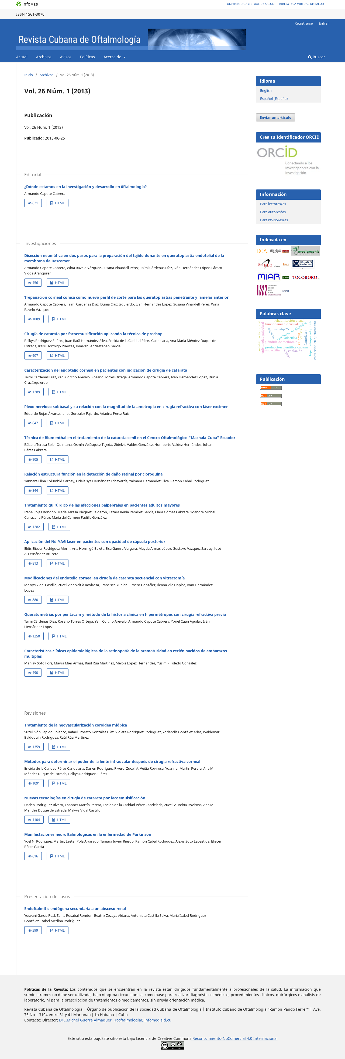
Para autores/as (273, 211)
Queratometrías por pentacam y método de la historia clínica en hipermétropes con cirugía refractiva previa (125, 614)
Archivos (43, 56)
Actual (21, 56)
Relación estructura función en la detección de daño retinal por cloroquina (93, 474)
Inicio (28, 74)
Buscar (318, 56)
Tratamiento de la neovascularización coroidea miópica (75, 725)
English (266, 90)
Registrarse (304, 23)
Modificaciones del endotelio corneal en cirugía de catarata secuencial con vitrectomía (104, 578)
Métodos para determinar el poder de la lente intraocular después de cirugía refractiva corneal (112, 761)
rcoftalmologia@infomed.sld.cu (142, 1020)
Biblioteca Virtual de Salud (301, 4)
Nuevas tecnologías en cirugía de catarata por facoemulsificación (84, 797)
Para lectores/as (273, 203)
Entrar (324, 23)
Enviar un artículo (275, 117)
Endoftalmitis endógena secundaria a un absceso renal (75, 908)
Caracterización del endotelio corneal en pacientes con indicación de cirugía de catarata (105, 370)
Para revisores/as (274, 220)
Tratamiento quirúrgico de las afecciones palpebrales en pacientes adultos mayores (102, 505)
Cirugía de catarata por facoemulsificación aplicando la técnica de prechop (93, 333)
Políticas (87, 56)
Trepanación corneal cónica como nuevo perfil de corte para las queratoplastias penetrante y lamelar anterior (126, 297)
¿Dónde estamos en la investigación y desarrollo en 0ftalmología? (85, 186)
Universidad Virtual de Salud (250, 4)
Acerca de (113, 56)
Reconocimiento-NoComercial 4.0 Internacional (234, 1038)
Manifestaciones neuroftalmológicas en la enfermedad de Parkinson (87, 834)
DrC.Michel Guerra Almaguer (85, 1020)
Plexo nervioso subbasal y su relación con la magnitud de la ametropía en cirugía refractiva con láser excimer (126, 406)
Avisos (65, 56)
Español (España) (274, 98)
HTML (59, 203)
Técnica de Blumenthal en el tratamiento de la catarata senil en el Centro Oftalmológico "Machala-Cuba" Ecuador (129, 437)
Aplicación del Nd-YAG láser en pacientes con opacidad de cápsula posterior (94, 541)
